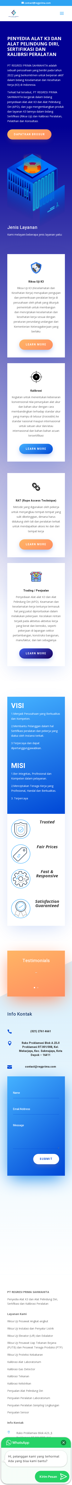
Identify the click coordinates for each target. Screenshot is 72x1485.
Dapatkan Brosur (29, 134)
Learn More (36, 345)
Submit (46, 1159)
